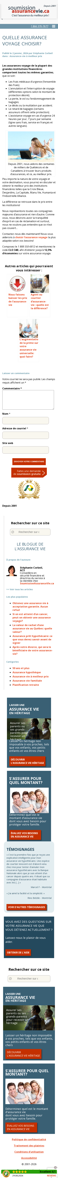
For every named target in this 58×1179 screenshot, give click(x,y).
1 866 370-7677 (39, 26)
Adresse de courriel (14, 428)
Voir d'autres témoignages (26, 907)
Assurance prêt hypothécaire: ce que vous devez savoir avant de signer (32, 639)
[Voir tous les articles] (30, 565)
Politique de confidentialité (29, 1139)
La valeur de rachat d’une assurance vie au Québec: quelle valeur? (32, 628)
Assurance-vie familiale (27, 680)
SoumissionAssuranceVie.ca (37, 583)
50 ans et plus (21, 668)
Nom (5, 413)
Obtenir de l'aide (18, 952)
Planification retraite (26, 685)
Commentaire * (12, 388)
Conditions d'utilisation (29, 1152)
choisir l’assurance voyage (31, 237)
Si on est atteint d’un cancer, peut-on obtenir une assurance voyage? (32, 617)
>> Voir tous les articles (19, 589)
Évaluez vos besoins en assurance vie (24, 834)
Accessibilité (29, 1158)
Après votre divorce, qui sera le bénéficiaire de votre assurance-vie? (33, 650)
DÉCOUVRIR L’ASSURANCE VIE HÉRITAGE (27, 761)
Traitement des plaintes (29, 1145)
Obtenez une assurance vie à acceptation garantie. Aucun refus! (30, 606)
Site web (7, 443)
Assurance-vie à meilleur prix (26, 56)
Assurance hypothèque (27, 672)
